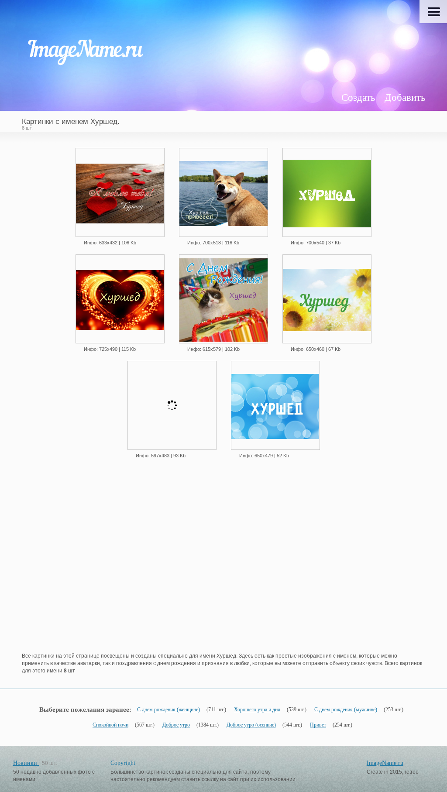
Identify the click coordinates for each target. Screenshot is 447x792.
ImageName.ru (385, 763)
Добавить (405, 97)
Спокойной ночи (110, 725)
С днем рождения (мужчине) (345, 709)
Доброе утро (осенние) (251, 725)
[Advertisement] (223, 571)
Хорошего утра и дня (257, 709)
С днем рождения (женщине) (168, 709)
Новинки (26, 763)
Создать (358, 97)
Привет (318, 725)
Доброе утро (176, 725)
